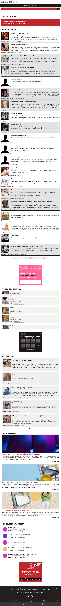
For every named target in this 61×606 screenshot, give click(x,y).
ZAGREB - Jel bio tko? (13, 528)
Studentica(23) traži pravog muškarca (22, 67)
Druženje (21, 23)
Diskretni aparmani (31, 588)
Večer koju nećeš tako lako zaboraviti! (22, 56)
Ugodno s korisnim (16, 224)
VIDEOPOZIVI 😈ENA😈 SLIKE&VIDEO (23, 388)
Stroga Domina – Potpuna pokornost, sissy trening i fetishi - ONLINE (31, 201)
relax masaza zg (15, 213)
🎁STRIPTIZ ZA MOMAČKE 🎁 (19, 33)
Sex (7, 52)
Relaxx (14, 374)
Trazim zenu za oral (16, 179)
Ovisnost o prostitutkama (14, 541)
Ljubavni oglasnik (5, 14)
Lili (10, 294)
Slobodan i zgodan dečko (18, 157)
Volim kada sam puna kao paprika (22, 360)
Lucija (11, 312)
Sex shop (43, 589)
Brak (12, 589)
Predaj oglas (29, 9)
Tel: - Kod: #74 (15, 326)
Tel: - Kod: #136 (15, 317)
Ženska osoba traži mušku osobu (19, 76)
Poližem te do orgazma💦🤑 (19, 44)
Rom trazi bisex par (17, 168)
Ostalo (48, 589)
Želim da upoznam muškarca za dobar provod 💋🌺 (27, 416)
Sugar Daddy (9, 121)
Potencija (40, 588)
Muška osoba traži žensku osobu (16, 52)
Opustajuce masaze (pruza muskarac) (25, 383)
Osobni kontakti (10, 132)
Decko (13, 146)
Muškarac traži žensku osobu (19, 135)
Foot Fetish (12, 243)
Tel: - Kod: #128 (15, 298)
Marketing (41, 592)
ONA (17, 411)
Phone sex (23, 589)
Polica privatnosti (34, 592)
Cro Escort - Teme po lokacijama (16, 531)
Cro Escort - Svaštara (13, 544)
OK (40, 604)
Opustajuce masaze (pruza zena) (22, 220)
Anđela (11, 303)
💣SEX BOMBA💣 (17, 402)
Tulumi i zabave (35, 589)
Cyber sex (9, 76)
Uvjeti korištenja (21, 592)
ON (15, 132)
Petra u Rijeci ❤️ (15, 90)
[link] (30, 275)
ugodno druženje (16, 124)
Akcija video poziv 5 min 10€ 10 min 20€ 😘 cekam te (26, 246)
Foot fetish (14, 235)
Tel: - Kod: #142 (15, 308)
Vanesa (11, 321)
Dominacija (12, 210)
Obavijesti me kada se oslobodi (19, 300)
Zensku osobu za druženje (18, 189)
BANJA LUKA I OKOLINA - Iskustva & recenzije (20, 547)
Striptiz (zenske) (18, 41)
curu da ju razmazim (17, 113)
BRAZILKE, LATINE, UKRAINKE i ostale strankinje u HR (22, 554)
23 (43, 258)
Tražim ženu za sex (16, 79)
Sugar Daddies (16, 121)
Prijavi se (26, 5)
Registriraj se (34, 5)
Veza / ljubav (56, 588)
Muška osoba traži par (14, 175)
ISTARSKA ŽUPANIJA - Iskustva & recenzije (19, 534)
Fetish (8, 210)
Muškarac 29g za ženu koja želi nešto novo (23, 101)
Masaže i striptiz (10, 41)
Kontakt (27, 592)
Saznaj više (47, 604)
